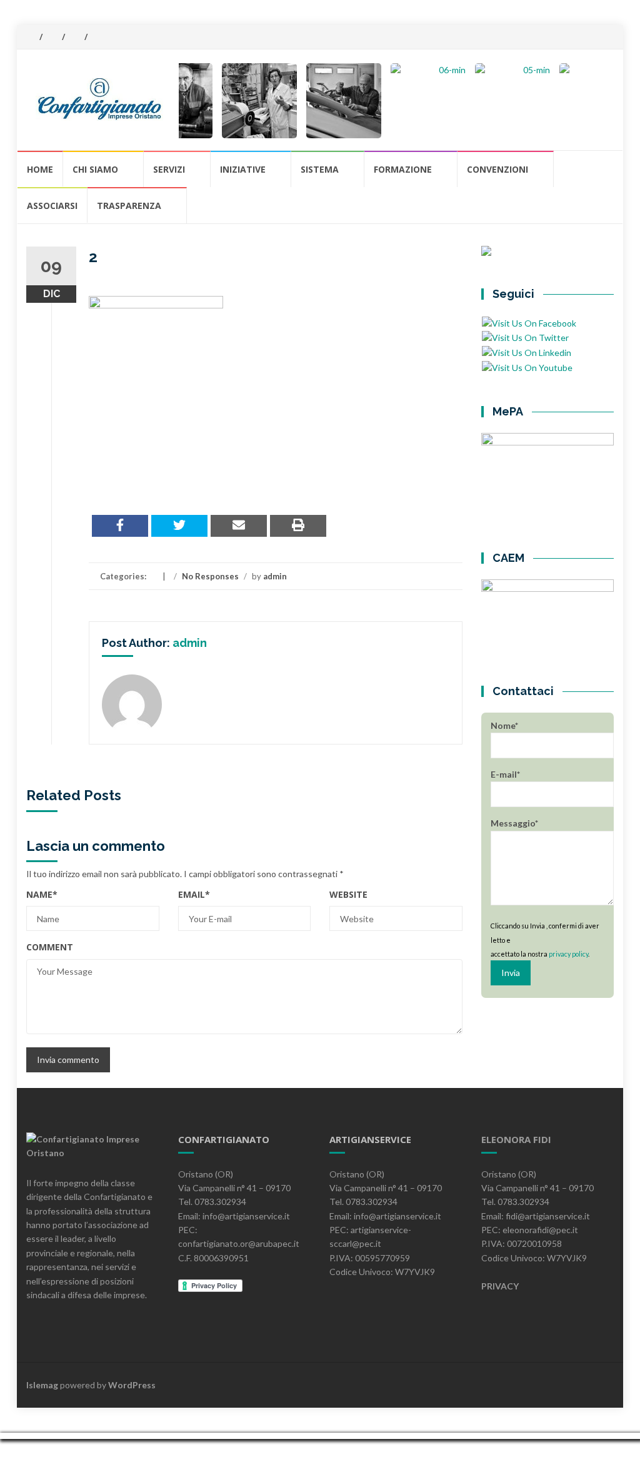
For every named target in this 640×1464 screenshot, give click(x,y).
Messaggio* (514, 823)
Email (194, 894)
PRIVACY (500, 1286)
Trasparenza (129, 205)
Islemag (42, 1385)
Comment (49, 947)
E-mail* (505, 774)
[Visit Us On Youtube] (526, 366)
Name (42, 894)
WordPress (132, 1385)
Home (40, 169)
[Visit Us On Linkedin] (526, 352)
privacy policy (568, 954)
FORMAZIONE (403, 169)
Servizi (169, 169)
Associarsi (52, 205)
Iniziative (243, 169)
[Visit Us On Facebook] (528, 322)
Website (348, 894)
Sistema (320, 169)
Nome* (504, 725)
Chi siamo (95, 169)
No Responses (210, 576)
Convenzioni (497, 169)
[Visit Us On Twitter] (525, 337)
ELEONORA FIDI (516, 1139)
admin (275, 576)
